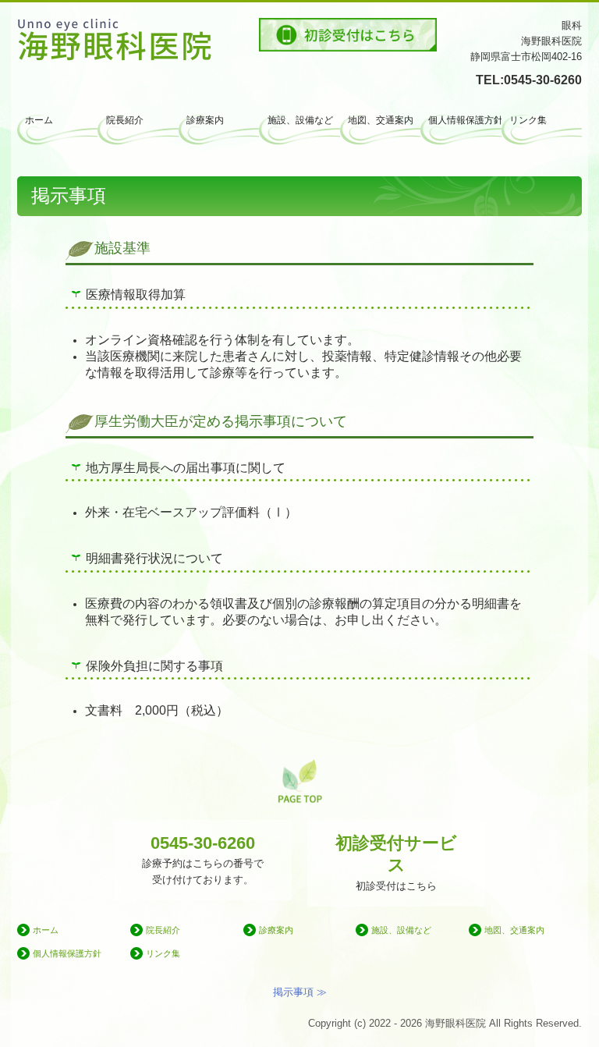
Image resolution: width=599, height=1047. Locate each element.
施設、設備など (300, 120)
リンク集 (528, 120)
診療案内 (205, 120)
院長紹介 (125, 120)
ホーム (39, 120)
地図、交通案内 (380, 120)
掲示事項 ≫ (300, 992)
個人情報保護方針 (464, 120)
